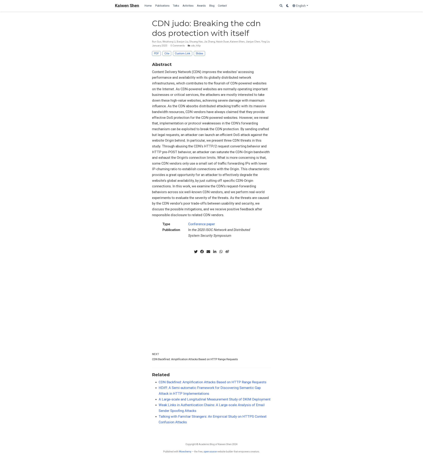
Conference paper (201, 224)
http (198, 45)
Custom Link (182, 53)
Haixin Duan (222, 41)
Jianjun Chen (253, 41)
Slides (199, 53)
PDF (156, 53)
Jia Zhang (209, 41)
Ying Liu (265, 41)
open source (210, 451)
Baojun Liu (182, 41)
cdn (193, 45)
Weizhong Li (169, 41)
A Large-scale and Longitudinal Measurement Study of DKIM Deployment (214, 399)
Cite (166, 53)
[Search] (281, 6)
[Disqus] (211, 299)
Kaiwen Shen (127, 5)
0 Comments (178, 45)
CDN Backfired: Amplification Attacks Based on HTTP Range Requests (195, 359)
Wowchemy (185, 451)
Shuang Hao (196, 41)
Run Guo (156, 41)
